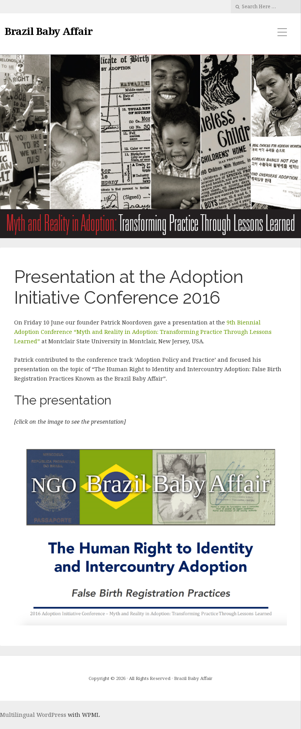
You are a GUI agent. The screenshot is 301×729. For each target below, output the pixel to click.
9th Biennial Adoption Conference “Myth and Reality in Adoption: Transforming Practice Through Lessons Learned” (143, 332)
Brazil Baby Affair (48, 31)
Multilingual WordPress (33, 714)
